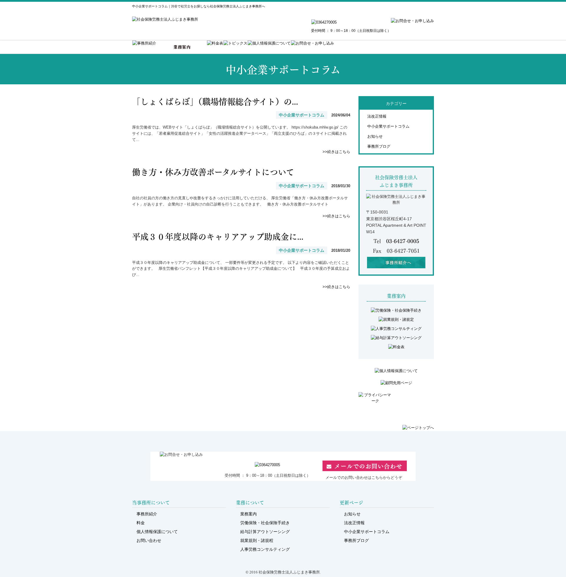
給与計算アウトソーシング (265, 531)
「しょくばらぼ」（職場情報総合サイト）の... (215, 101)
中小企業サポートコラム (388, 126)
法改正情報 (376, 116)
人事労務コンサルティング (265, 549)
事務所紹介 (146, 514)
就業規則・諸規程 (256, 540)
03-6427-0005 (402, 240)
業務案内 (248, 514)
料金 (140, 522)
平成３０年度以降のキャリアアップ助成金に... (217, 236)
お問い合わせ (148, 540)
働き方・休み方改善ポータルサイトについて (213, 171)
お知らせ (375, 136)
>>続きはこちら (336, 151)
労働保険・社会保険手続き (265, 522)
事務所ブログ (378, 146)
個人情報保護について (157, 531)
